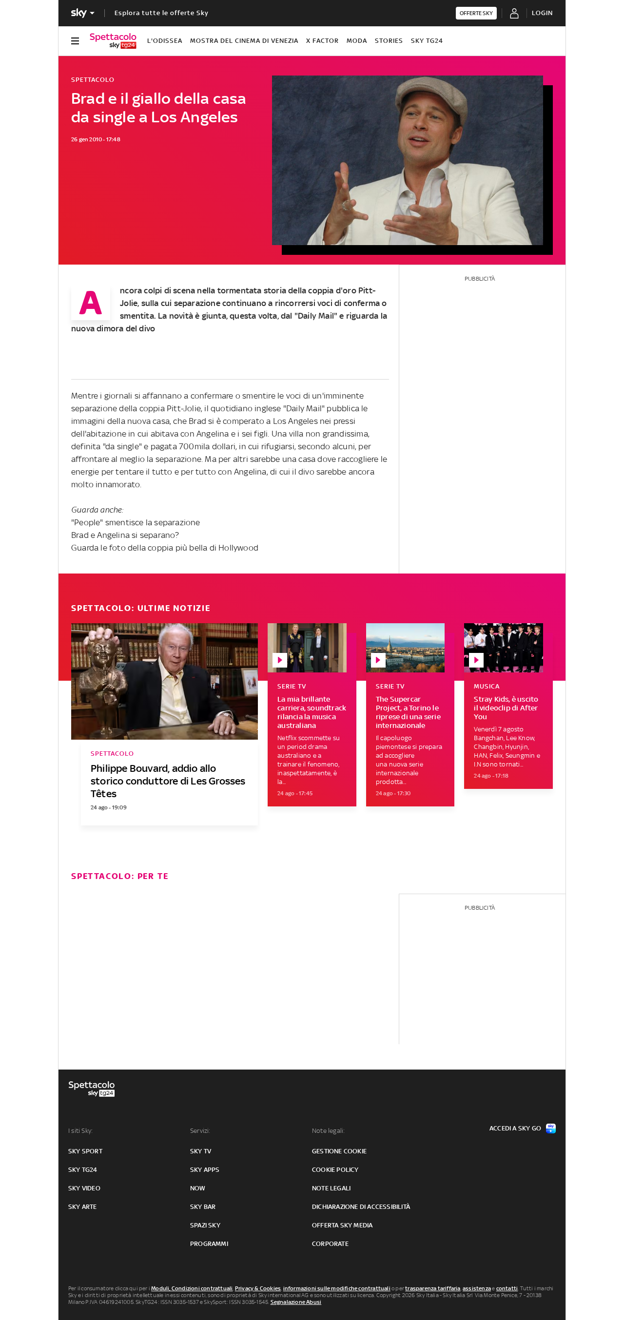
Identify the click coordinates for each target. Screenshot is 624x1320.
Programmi (209, 1243)
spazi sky (205, 1225)
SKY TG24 (427, 40)
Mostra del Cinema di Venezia (244, 40)
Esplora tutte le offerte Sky (162, 13)
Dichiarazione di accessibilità (361, 1206)
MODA (357, 40)
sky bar (202, 1206)
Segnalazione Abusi (296, 1302)
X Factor (322, 40)
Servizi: (200, 1130)
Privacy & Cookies (258, 1288)
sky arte (82, 1206)
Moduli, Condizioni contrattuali (192, 1288)
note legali (331, 1188)
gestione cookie (339, 1151)
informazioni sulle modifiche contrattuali (336, 1288)
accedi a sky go (515, 1128)
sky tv (200, 1151)
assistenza (477, 1288)
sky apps (205, 1169)
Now (198, 1188)
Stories (389, 40)
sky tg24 (83, 1169)
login (542, 13)
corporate (330, 1243)
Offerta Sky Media (342, 1225)
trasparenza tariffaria (432, 1288)
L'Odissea (164, 40)
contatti (507, 1288)
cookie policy (335, 1169)
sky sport (85, 1151)
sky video (84, 1188)
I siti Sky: (80, 1130)
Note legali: (328, 1130)
